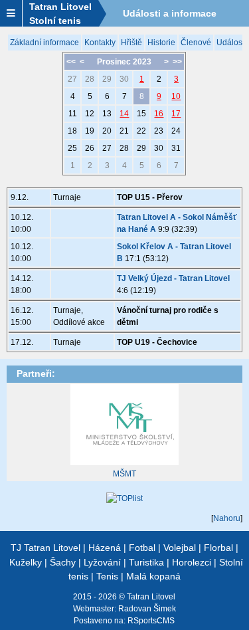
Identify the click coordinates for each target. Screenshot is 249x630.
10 (176, 96)
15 (141, 113)
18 (72, 131)
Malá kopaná (153, 576)
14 (124, 113)
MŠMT (124, 473)
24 (176, 131)
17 (176, 113)
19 (89, 131)
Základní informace (44, 42)
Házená (104, 547)
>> (177, 61)
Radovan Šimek (147, 608)
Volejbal (179, 547)
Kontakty (100, 42)
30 (124, 79)
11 (72, 113)
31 (176, 148)
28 (89, 79)
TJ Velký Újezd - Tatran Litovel (173, 278)
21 (124, 131)
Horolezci (191, 562)
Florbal (218, 547)
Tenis (107, 576)
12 (89, 113)
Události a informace (169, 13)
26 (89, 148)
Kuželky (25, 562)
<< (71, 61)
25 (72, 148)
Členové (196, 42)
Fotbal (142, 547)
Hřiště (131, 42)
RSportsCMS (151, 620)
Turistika (146, 562)
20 (107, 131)
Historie (161, 42)
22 (141, 131)
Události (231, 42)
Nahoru (226, 518)
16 (158, 113)
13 (107, 113)
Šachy (63, 562)
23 (158, 131)
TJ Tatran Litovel (45, 547)
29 (107, 79)
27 (72, 79)
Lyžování (102, 562)
